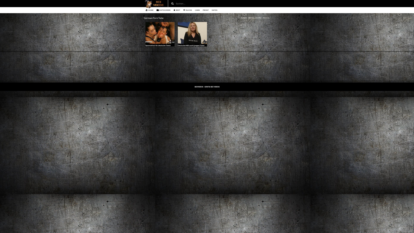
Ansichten (258, 18)
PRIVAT (206, 10)
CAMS (197, 10)
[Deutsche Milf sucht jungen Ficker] (192, 33)
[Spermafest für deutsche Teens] (160, 33)
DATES (214, 10)
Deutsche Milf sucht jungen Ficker (191, 45)
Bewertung (266, 18)
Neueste (251, 18)
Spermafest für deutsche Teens (158, 45)
